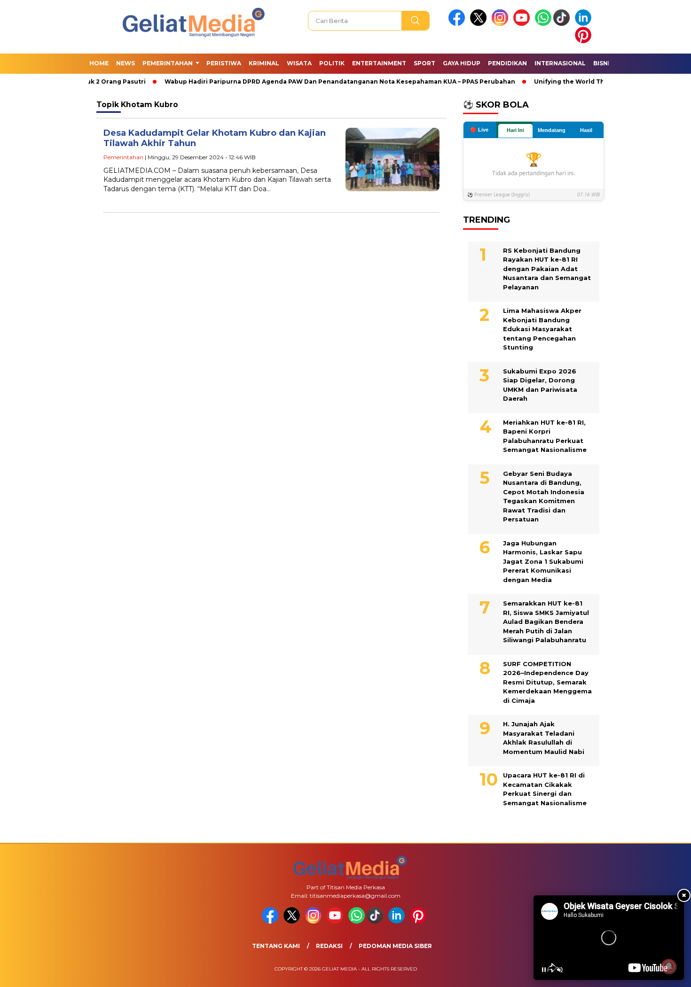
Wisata (299, 63)
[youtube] (523, 23)
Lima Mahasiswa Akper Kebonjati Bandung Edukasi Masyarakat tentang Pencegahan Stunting (542, 329)
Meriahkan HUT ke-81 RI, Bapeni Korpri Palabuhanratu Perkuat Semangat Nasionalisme (545, 436)
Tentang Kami (276, 945)
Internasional (560, 63)
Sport (424, 63)
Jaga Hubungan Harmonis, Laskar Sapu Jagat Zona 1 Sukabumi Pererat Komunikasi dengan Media (543, 561)
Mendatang (551, 130)
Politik (332, 63)
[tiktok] (563, 23)
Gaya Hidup (461, 63)
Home (99, 63)
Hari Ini (515, 130)
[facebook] (458, 23)
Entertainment (379, 63)
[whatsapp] (543, 23)
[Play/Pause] (543, 969)
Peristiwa (223, 63)
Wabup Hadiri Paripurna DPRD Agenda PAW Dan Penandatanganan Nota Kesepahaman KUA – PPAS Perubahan (321, 81)
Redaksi (329, 945)
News (125, 63)
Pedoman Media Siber (395, 945)
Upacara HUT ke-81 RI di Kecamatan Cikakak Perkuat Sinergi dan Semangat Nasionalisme (545, 789)
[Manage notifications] (668, 966)
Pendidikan (507, 63)
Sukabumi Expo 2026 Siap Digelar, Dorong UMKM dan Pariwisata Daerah (540, 385)
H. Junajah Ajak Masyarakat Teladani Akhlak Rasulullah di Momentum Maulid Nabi (543, 737)
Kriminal (264, 63)
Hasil (586, 130)
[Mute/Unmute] (559, 969)
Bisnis (603, 63)
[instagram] (501, 23)
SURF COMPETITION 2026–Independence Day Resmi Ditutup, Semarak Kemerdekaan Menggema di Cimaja (547, 682)
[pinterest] (585, 41)
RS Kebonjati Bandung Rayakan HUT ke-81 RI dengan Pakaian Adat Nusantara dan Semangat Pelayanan (547, 269)
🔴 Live (479, 129)
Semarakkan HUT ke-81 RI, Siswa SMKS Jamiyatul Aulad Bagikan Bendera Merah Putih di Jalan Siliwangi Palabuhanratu (546, 621)
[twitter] (480, 23)
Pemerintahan (167, 63)
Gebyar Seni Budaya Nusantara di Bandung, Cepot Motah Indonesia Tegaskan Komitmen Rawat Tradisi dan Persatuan (543, 496)
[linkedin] (585, 23)
